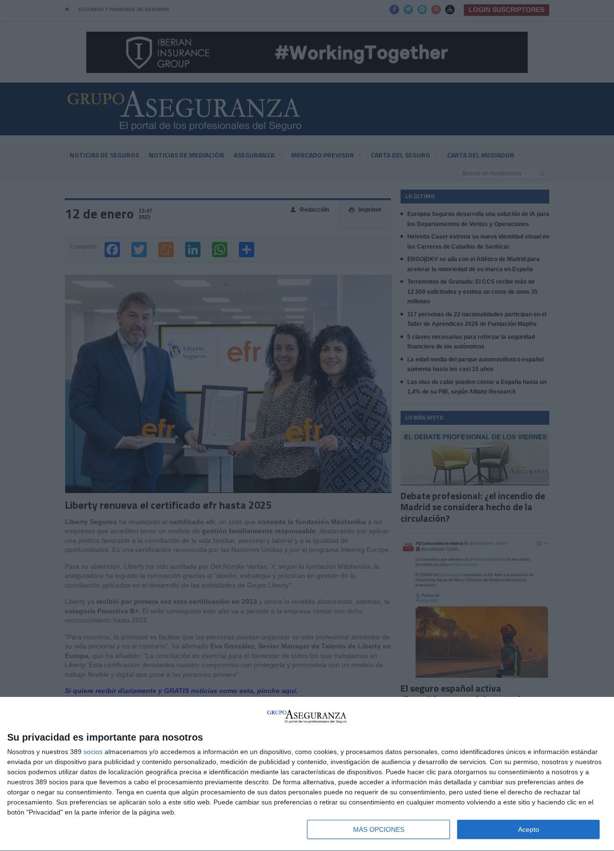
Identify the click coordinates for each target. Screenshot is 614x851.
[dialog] (307, 774)
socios (93, 751)
